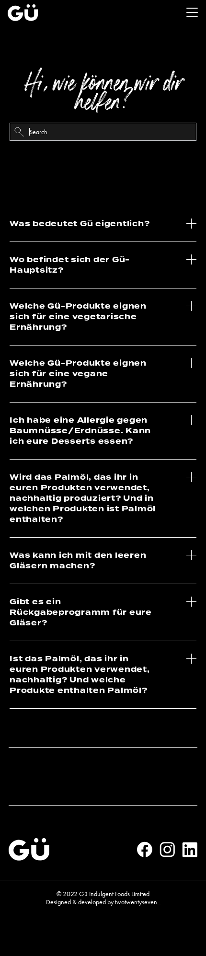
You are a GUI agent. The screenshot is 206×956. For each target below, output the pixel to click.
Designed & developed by (103, 902)
